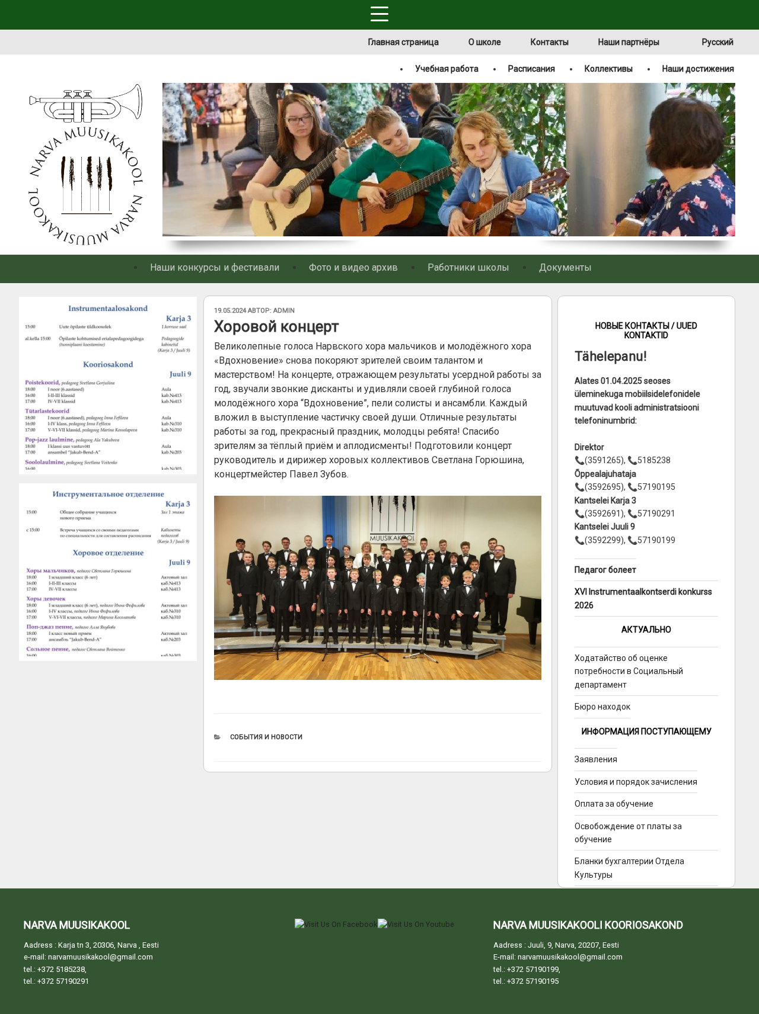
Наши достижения (698, 68)
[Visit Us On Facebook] (335, 924)
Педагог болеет (605, 570)
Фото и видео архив (353, 267)
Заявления (596, 759)
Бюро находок (602, 706)
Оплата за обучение (614, 803)
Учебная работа (447, 68)
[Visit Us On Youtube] (415, 924)
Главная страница (403, 42)
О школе (484, 42)
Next (727, 162)
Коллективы (609, 68)
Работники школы (468, 267)
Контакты (550, 42)
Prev (169, 162)
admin (284, 311)
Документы (565, 267)
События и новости (266, 737)
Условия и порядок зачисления (636, 782)
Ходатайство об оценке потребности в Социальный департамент (629, 671)
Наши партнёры (628, 42)
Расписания (531, 68)
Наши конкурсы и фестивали (214, 267)
